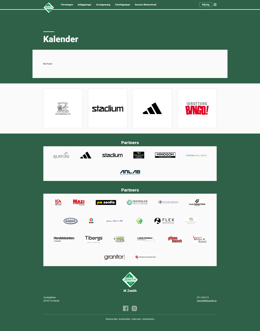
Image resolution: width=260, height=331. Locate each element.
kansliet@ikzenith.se (207, 300)
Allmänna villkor (112, 319)
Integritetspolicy (148, 319)
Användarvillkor (124, 319)
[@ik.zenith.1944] (134, 308)
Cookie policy (136, 319)
